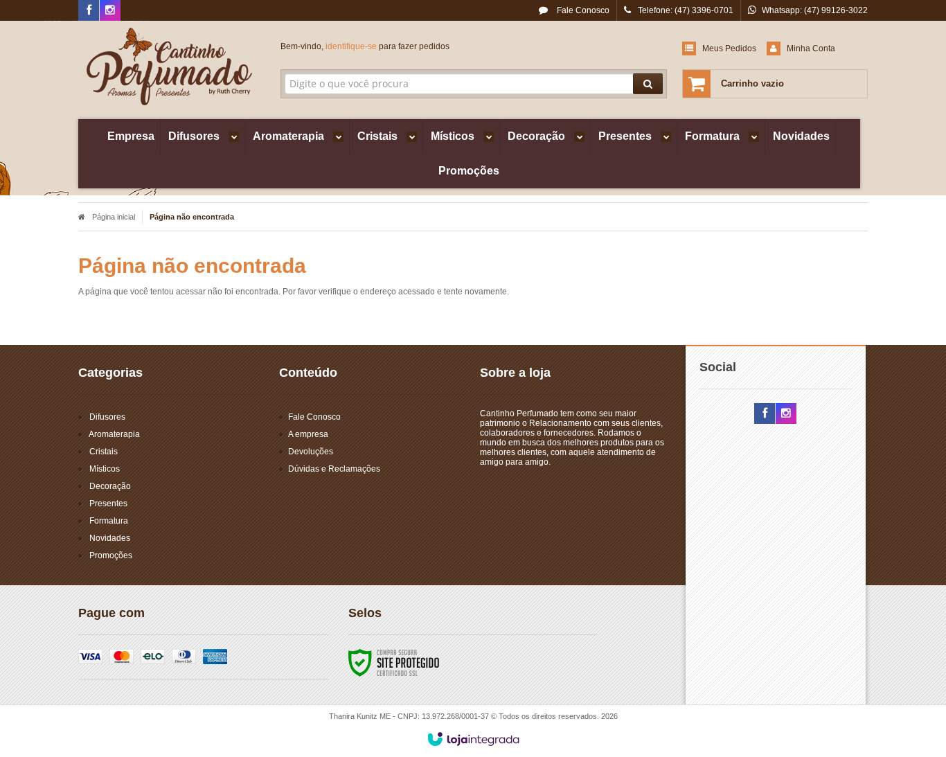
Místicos (104, 469)
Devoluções (310, 451)
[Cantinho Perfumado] (169, 66)
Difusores (107, 417)
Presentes (108, 503)
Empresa (130, 136)
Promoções (110, 555)
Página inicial (113, 217)
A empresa (308, 434)
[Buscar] (648, 83)
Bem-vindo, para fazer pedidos (364, 46)
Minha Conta (811, 48)
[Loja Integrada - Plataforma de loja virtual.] (473, 739)
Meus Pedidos (729, 48)
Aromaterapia (114, 434)
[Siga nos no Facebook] (88, 11)
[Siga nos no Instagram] (110, 11)
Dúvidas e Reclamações (334, 469)
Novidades (109, 538)
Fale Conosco (582, 10)
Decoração (110, 486)
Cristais (103, 451)
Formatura (108, 521)
